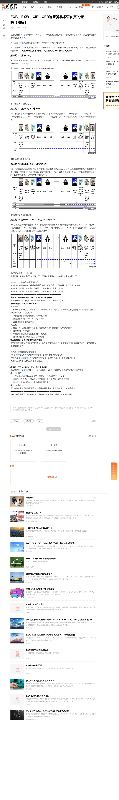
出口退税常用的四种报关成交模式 (40, 589)
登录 (49, 477)
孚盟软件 (29, 551)
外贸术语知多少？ (33, 512)
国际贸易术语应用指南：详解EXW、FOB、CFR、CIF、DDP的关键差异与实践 (59, 619)
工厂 (58, 61)
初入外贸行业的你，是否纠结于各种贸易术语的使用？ (48, 711)
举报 (94, 421)
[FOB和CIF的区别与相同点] (17, 654)
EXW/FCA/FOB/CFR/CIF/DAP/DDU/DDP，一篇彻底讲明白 (51, 634)
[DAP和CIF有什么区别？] (17, 608)
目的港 (31, 228)
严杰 (115, 19)
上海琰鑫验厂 (30, 597)
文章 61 (110, 24)
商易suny (29, 628)
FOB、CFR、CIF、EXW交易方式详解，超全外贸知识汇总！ (51, 543)
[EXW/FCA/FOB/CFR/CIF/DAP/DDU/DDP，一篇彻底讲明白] (17, 638)
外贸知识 (15, 421)
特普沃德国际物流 (31, 521)
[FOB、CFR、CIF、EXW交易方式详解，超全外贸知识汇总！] (17, 547)
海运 (21, 355)
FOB (32, 35)
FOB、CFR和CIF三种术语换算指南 (41, 558)
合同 (33, 169)
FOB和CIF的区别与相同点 (37, 650)
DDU (45, 219)
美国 (23, 370)
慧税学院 (29, 689)
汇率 (61, 288)
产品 (91, 61)
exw (39, 421)
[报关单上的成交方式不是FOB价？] (17, 684)
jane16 (28, 612)
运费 (49, 172)
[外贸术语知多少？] (17, 516)
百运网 (28, 643)
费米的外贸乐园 (31, 719)
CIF (43, 35)
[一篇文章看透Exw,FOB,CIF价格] (17, 532)
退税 (54, 288)
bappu (28, 673)
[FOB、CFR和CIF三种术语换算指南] (17, 562)
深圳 (23, 301)
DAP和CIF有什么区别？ (36, 604)
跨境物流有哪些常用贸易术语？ (39, 573)
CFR (47, 35)
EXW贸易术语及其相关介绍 (37, 695)
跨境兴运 (29, 582)
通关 (37, 337)
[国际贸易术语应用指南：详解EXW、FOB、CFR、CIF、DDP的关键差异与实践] (17, 623)
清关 (37, 319)
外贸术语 (28, 421)
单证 (32, 322)
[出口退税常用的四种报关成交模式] (17, 593)
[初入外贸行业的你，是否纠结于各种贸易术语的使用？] (17, 715)
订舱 (18, 328)
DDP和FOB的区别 (34, 665)
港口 (17, 285)
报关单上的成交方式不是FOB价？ (40, 680)
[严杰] (109, 19)
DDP (52, 219)
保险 (68, 172)
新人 (23, 43)
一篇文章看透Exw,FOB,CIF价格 (39, 528)
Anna (28, 658)
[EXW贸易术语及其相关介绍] (17, 699)
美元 (45, 301)
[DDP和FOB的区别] (17, 669)
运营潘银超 (29, 536)
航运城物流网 (30, 567)
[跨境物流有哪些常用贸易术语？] (17, 577)
